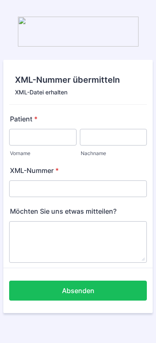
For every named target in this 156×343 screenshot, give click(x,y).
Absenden (78, 290)
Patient (23, 119)
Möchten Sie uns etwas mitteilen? (63, 211)
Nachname (93, 153)
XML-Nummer (34, 170)
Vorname (20, 153)
